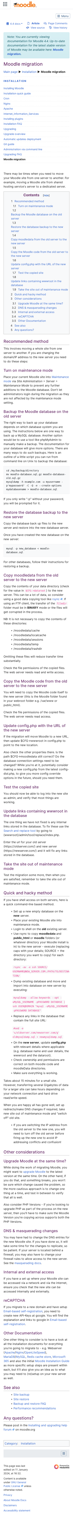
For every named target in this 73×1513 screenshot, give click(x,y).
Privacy (8, 1494)
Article (36, 23)
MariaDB (9, 1356)
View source (38, 27)
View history (60, 27)
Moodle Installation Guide (52, 1361)
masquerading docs (28, 1263)
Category (11, 1443)
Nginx (7, 103)
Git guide (9, 144)
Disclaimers (10, 1505)
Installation (29, 72)
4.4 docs (14, 23)
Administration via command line (23, 149)
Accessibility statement (17, 1510)
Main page (11, 72)
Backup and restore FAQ (29, 1403)
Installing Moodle (14, 88)
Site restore (21, 1399)
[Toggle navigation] (4, 4)
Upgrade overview (15, 133)
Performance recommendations (34, 1408)
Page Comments (57, 23)
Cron (6, 98)
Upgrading (10, 128)
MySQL (21, 1356)
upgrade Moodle (34, 1171)
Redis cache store (39, 1356)
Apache (8, 108)
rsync (56, 599)
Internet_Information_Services (21, 113)
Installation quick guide (17, 93)
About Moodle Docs (15, 1500)
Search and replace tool (20, 830)
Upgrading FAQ (13, 154)
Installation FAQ (13, 123)
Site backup (21, 1394)
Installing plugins (13, 118)
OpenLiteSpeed (35, 1352)
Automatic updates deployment (22, 139)
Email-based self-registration (23, 1311)
